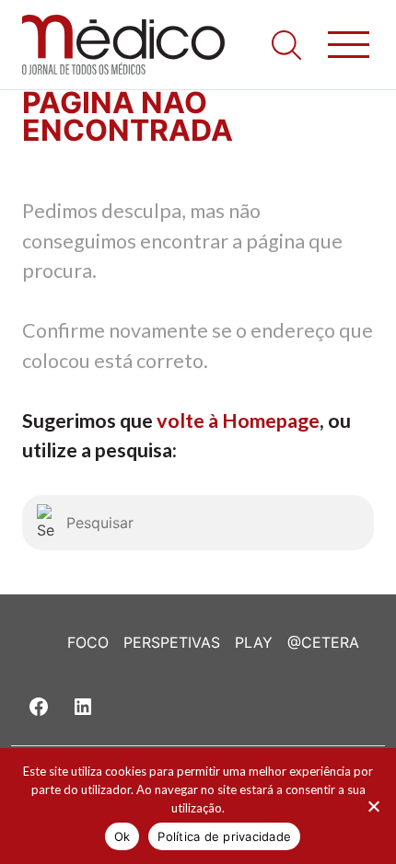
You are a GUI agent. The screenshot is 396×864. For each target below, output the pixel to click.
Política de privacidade (224, 836)
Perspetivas (171, 642)
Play (254, 642)
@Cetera (323, 642)
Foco (88, 642)
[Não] (373, 806)
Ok (122, 836)
